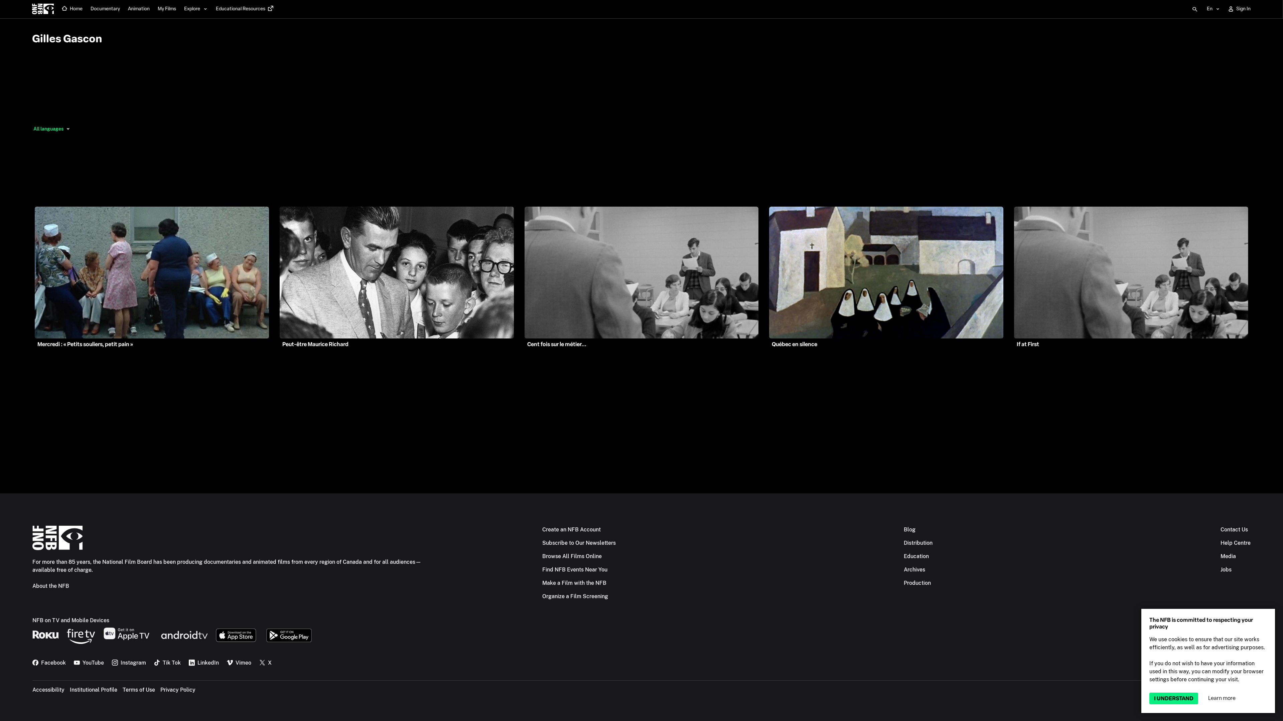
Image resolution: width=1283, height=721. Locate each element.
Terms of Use (139, 690)
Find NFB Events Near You (574, 569)
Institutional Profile (93, 690)
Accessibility (48, 690)
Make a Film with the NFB (574, 583)
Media (1228, 556)
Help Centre (1236, 543)
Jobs (1226, 569)
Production (917, 583)
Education (916, 556)
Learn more (1222, 698)
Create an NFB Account (571, 529)
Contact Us (1234, 529)
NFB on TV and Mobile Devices (70, 620)
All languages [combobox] (48, 129)
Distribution (918, 543)
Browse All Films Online (572, 556)
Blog (909, 529)
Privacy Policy (177, 690)
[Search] (1195, 9)
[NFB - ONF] (43, 9)
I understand (1173, 698)
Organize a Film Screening (575, 596)
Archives (914, 569)
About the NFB (50, 586)
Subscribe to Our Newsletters (579, 543)
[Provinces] (68, 129)
